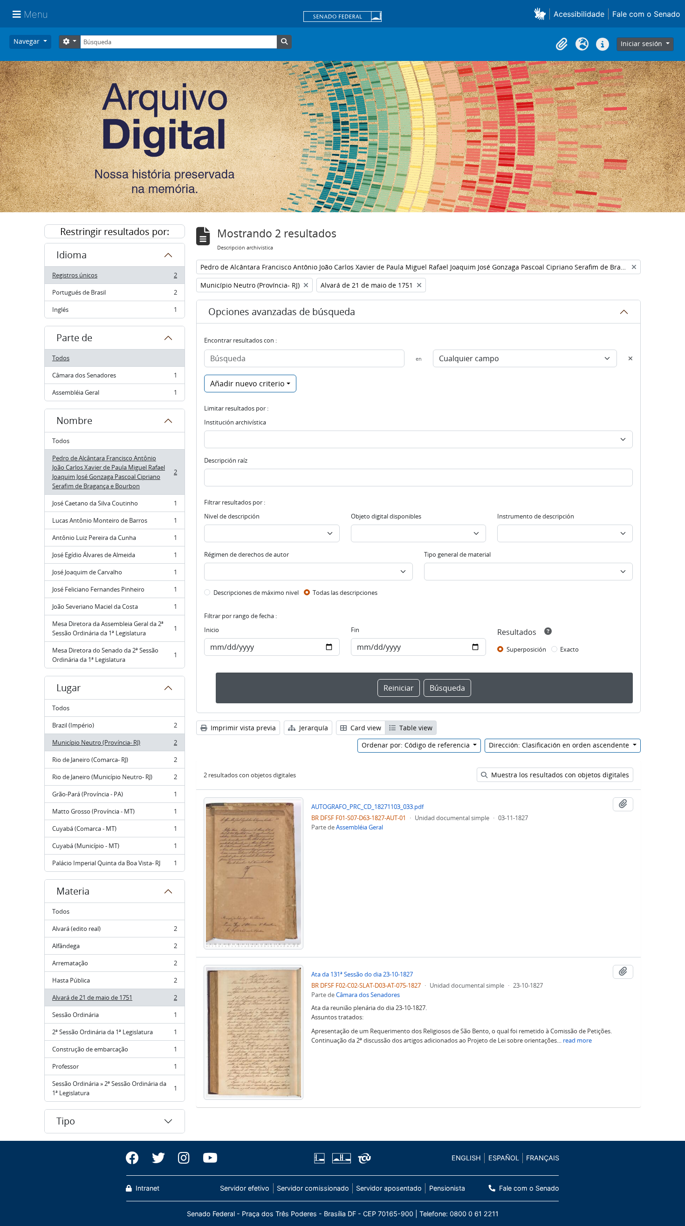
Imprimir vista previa (242, 727)
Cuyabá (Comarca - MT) (114, 830)
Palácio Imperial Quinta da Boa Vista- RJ (114, 865)
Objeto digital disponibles (386, 516)
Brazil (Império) (114, 727)
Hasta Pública (114, 982)
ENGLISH (466, 1158)
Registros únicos (114, 277)
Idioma (71, 255)
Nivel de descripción (232, 516)
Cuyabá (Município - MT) (114, 848)
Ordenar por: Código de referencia (417, 745)
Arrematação (114, 965)
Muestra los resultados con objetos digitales (559, 774)
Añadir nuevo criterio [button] (247, 383)
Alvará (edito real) (114, 930)
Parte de (74, 337)
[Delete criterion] (630, 358)
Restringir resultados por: (114, 231)
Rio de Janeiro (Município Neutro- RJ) (114, 779)
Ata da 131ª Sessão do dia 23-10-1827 (362, 974)
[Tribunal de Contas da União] (363, 1158)
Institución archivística (235, 422)
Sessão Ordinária (114, 1017)
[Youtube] (207, 1158)
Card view (365, 727)
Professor (114, 1068)
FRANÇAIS (542, 1158)
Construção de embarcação (114, 1051)
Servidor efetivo (244, 1188)
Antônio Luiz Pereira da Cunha (114, 539)
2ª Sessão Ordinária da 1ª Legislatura (114, 1034)
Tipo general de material (457, 554)
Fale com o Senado (646, 14)
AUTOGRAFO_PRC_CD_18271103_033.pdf (367, 806)
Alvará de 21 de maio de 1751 (114, 999)
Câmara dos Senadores (114, 377)
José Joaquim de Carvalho (114, 574)
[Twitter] (158, 1158)
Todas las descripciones (345, 592)
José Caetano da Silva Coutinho (114, 505)
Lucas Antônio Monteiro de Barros (114, 522)
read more (577, 1040)
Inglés (114, 311)
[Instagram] (183, 1158)
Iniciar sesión (642, 43)
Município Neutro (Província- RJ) (114, 744)
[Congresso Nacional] (341, 1158)
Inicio (211, 630)
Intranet (146, 1188)
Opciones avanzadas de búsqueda (281, 311)
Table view (414, 727)
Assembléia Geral (114, 394)
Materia (72, 891)
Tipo (65, 1121)
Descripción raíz (225, 460)
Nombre (74, 420)
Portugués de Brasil (114, 294)
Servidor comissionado (313, 1188)
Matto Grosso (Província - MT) (114, 813)
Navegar (27, 41)
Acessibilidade (579, 14)
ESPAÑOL (503, 1158)
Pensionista (447, 1188)
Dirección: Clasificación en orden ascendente (560, 745)
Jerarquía (312, 727)
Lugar (68, 687)
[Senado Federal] (342, 17)
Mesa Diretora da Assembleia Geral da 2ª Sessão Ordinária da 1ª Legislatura (114, 628)
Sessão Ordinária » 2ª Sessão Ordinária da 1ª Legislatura (114, 1088)
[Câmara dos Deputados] (321, 1158)
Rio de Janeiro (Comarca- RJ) (114, 761)
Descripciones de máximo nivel (256, 592)
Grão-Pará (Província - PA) (114, 796)
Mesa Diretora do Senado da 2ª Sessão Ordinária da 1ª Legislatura (114, 655)
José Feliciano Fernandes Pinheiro (114, 591)
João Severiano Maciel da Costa (114, 608)
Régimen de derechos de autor (246, 554)
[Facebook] (135, 1158)
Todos (60, 358)
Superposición (526, 649)
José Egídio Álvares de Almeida (114, 557)
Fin (355, 630)
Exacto (569, 649)
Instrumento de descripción (535, 516)
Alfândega (114, 948)
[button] (541, 13)
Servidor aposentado (389, 1188)
